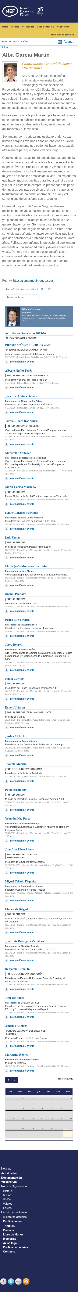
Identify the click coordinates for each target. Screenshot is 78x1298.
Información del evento (22, 362)
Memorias (9, 1238)
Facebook (4, 1281)
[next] (15, 1080)
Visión (7, 1199)
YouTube (19, 1281)
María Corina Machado (20, 487)
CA (12, 289)
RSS (26, 1281)
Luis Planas (12, 537)
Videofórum (62, 27)
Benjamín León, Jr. (17, 969)
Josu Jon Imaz (14, 997)
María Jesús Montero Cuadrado (26, 566)
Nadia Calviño (14, 678)
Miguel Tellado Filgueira (21, 881)
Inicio (5, 27)
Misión (7, 1195)
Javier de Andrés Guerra (21, 396)
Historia (7, 1191)
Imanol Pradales (15, 594)
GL (22, 289)
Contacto (9, 1251)
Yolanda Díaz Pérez (17, 818)
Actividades (28, 27)
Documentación (45, 27)
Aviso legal (10, 1243)
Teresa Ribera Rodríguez (21, 421)
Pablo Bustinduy (16, 789)
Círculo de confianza (14, 1212)
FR (41, 289)
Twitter (11, 1281)
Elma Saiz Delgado (17, 909)
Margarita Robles (16, 1054)
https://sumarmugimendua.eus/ (33, 280)
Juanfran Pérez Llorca (19, 849)
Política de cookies (15, 1247)
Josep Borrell (13, 644)
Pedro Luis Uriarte (17, 619)
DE (27, 289)
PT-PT (48, 289)
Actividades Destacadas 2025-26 (25, 333)
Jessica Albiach (15, 736)
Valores (7, 1203)
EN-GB (34, 289)
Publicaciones (12, 1221)
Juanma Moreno (16, 764)
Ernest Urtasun (15, 707)
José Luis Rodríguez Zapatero (24, 941)
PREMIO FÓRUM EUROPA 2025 (27, 344)
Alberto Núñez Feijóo (18, 370)
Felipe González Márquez (21, 512)
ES (7, 289)
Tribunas (9, 1226)
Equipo (7, 1208)
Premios (8, 1230)
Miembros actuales (15, 1217)
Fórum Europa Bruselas (62, 35)
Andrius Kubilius (16, 1025)
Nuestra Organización (14, 1186)
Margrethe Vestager (18, 453)
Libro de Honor (13, 1234)
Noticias (15, 27)
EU (17, 289)
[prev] (8, 1080)
